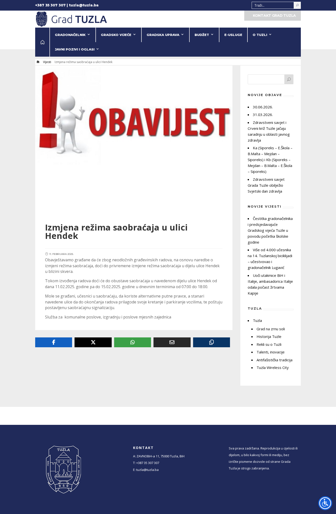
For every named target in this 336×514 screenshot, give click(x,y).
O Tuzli (260, 35)
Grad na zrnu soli (271, 328)
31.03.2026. (263, 114)
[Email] (171, 342)
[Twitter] (93, 342)
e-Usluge (233, 35)
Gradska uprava (163, 35)
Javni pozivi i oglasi (74, 49)
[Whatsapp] (132, 342)
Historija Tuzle (269, 336)
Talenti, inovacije (271, 351)
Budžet (202, 35)
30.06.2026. (263, 106)
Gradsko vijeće (116, 35)
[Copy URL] (211, 342)
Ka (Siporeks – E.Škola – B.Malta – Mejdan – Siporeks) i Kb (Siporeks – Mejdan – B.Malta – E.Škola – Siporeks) (270, 159)
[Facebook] (53, 342)
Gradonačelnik (70, 35)
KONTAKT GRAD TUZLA (274, 15)
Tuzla (257, 320)
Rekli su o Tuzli (269, 344)
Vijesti (47, 62)
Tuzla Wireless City (273, 367)
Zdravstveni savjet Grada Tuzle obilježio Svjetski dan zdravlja (266, 185)
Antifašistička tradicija (274, 359)
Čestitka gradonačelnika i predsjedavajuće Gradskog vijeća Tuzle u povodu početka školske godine (270, 230)
